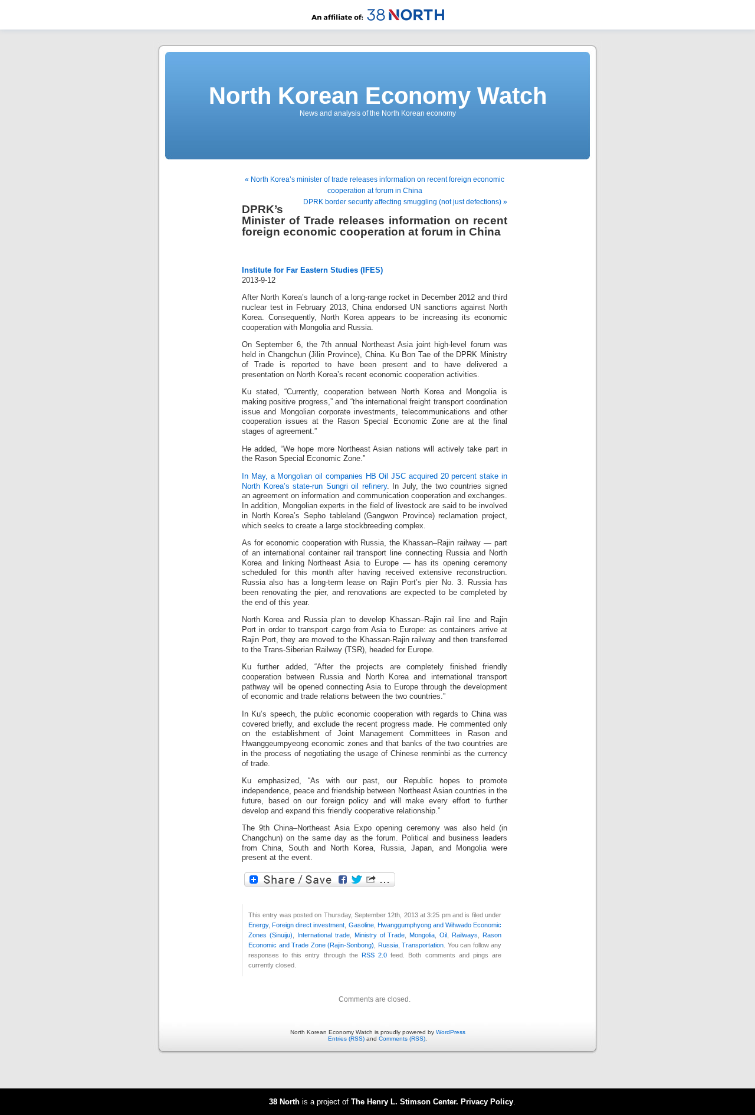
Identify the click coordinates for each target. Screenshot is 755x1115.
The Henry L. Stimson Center (403, 1101)
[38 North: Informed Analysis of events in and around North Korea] (377, 27)
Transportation (423, 945)
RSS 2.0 (374, 955)
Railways (465, 935)
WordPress (450, 1032)
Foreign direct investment (308, 924)
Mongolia (422, 935)
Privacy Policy (487, 1101)
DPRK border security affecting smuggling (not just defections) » (405, 202)
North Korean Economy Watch (378, 96)
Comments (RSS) (402, 1038)
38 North (284, 1101)
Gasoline (361, 924)
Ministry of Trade (379, 935)
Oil (443, 935)
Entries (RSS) (346, 1038)
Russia (388, 945)
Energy (258, 924)
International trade (323, 935)
